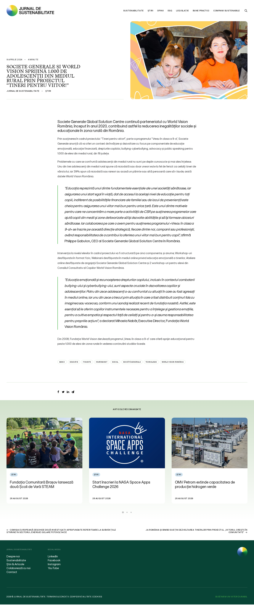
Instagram (54, 564)
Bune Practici (201, 10)
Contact (12, 572)
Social (115, 362)
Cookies (97, 596)
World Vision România (173, 362)
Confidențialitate (80, 596)
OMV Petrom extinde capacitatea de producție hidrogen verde (122, 484)
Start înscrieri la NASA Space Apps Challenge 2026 (39, 484)
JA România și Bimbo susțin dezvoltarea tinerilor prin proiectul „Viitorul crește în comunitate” (196, 531)
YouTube (53, 568)
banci (62, 362)
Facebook (54, 560)
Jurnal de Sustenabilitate (23, 90)
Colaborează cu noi (18, 568)
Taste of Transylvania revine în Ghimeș (206, 482)
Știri (150, 10)
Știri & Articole (15, 564)
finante (87, 362)
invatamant (101, 362)
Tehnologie (151, 362)
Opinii (160, 10)
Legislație (182, 10)
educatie (74, 362)
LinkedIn (53, 556)
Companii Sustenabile (226, 10)
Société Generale (132, 362)
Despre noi (13, 556)
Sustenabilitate (133, 10)
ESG (170, 10)
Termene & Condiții (57, 596)
